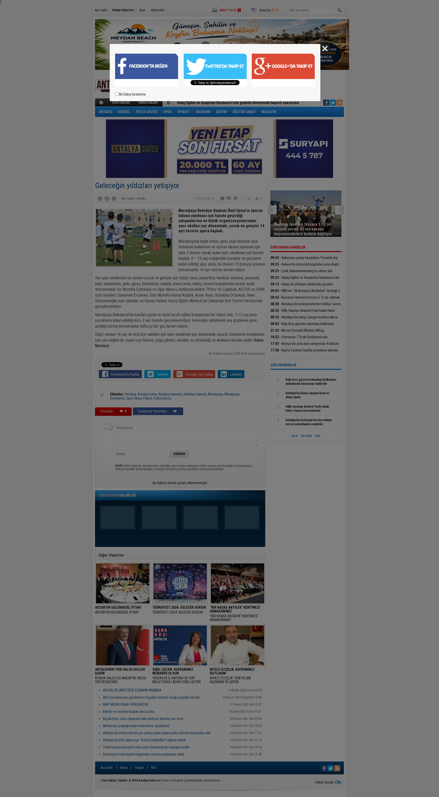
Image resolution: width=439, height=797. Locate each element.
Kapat (325, 48)
